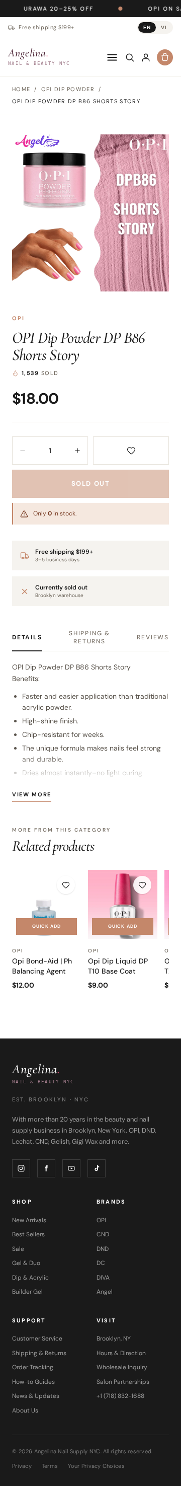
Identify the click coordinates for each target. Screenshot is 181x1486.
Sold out (90, 483)
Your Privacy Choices (96, 1465)
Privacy (22, 1465)
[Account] (146, 57)
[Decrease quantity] (23, 450)
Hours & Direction (121, 1353)
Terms (50, 1465)
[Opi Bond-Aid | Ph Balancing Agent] (46, 904)
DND (103, 1249)
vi (164, 27)
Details (27, 637)
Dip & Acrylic (30, 1278)
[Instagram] (21, 1168)
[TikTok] (96, 1168)
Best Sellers (28, 1234)
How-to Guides (33, 1382)
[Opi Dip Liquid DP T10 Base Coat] (122, 904)
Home (21, 89)
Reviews (153, 637)
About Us (25, 1410)
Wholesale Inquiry (122, 1367)
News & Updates (35, 1396)
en (147, 27)
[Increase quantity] (77, 450)
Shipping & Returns (89, 637)
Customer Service (37, 1338)
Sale (18, 1249)
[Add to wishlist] (131, 450)
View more (31, 794)
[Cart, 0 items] (165, 57)
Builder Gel (27, 1292)
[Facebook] (46, 1168)
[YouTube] (71, 1168)
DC (101, 1263)
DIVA (103, 1278)
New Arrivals (29, 1220)
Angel (105, 1292)
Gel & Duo (26, 1263)
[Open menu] (112, 57)
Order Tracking (32, 1367)
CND (103, 1234)
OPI (18, 318)
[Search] (130, 57)
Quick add (46, 926)
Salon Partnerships (123, 1382)
